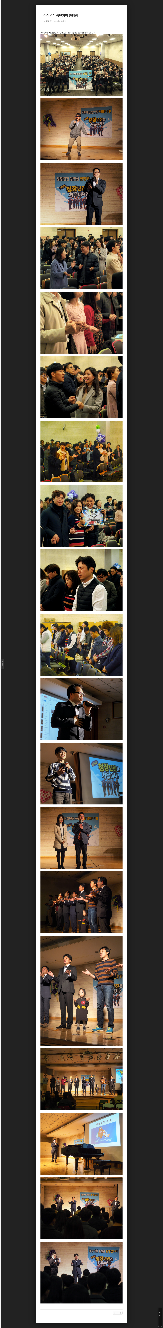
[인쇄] (160, 1325)
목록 (2, 664)
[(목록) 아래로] (160, 1321)
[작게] (160, 1315)
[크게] (160, 1312)
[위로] (160, 1318)
